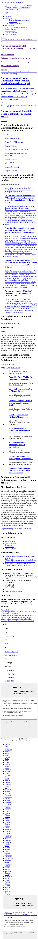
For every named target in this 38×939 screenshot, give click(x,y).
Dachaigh (8, 16)
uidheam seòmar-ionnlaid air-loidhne (12, 619)
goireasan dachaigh (7, 615)
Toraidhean (8, 18)
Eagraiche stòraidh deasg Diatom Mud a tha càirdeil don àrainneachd (20, 470)
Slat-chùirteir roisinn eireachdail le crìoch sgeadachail (17, 444)
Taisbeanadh (13, 33)
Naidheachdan (9, 25)
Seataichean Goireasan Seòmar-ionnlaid (21, 621)
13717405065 (9, 677)
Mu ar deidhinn (10, 31)
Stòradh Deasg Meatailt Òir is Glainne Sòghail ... (20, 390)
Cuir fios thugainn (10, 34)
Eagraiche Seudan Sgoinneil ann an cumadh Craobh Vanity (20, 403)
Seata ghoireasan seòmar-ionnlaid (19, 20)
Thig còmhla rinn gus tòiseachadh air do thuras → (17, 529)
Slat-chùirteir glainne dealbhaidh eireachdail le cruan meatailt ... (19, 430)
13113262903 (9, 636)
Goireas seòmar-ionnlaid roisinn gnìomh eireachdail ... (21, 457)
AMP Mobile (14, 613)
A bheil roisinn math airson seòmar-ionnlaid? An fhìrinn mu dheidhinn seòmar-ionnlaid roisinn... (20, 561)
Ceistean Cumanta (11, 29)
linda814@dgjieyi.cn (16, 591)
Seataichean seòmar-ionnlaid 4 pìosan (19, 617)
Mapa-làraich (5, 613)
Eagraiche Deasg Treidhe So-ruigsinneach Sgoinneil (21, 378)
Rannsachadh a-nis (7, 610)
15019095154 (9, 674)
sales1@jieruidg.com (11, 655)
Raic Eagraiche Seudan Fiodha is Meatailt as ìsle (19, 416)
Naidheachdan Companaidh (18, 27)
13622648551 (9, 681)
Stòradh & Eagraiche (15, 23)
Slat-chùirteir (13, 22)
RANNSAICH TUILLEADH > (11, 368)
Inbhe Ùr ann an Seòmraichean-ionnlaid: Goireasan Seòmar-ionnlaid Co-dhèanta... (18, 564)
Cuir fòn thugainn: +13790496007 (12, 2)
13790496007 (9, 671)
